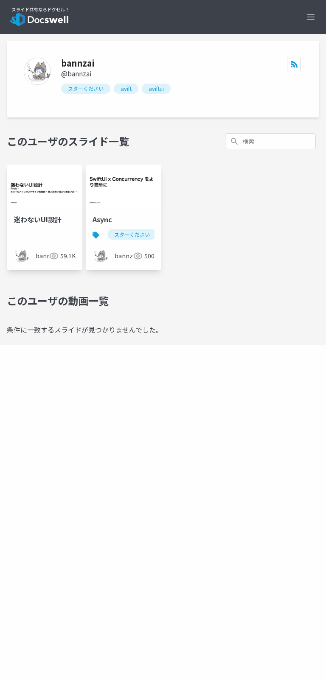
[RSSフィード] (294, 64)
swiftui (156, 88)
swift (126, 88)
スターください (86, 88)
